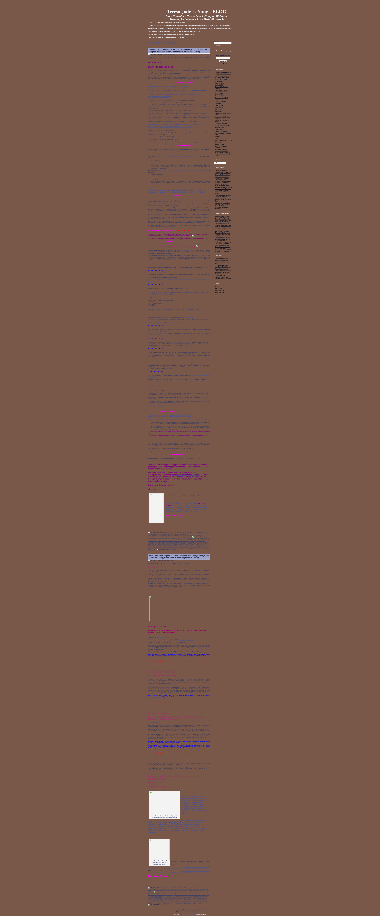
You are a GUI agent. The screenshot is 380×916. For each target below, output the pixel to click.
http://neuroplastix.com (158, 97)
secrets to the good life (185, 900)
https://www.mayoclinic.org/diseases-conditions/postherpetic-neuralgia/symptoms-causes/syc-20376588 (176, 419)
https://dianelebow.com (154, 722)
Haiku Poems (219, 105)
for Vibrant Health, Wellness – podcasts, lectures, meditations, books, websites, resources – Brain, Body (223, 198)
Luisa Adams (192, 898)
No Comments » (172, 549)
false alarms (202, 541)
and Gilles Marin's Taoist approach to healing (181, 892)
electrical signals (195, 541)
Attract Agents (166, 893)
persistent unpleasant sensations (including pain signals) (166, 899)
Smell (164, 546)
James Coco (185, 542)
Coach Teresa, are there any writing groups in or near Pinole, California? (223, 227)
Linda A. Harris (174, 898)
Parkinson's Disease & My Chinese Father (222, 126)
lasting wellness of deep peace (163, 898)
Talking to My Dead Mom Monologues (195, 902)
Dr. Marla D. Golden (163, 541)
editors (152, 897)
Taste (153, 548)
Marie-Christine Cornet (164, 543)
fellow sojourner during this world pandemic (165, 897)
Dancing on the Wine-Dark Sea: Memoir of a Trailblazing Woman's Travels (171, 896)
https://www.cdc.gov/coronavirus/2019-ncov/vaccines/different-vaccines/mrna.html (178, 156)
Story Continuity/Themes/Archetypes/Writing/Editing (168, 535)
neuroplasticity (155, 544)
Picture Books (219, 129)
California (204, 895)
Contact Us (179, 909)
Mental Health (182, 534)
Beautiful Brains (205, 538)
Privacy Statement (201, 909)
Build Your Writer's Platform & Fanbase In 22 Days (189, 895)
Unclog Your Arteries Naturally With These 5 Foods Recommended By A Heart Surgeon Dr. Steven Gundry (223, 173)
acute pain (172, 538)
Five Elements (163, 542)
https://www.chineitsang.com (191, 367)
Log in (216, 286)
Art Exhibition (219, 81)
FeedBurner (226, 63)
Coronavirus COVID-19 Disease (171, 534)
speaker (165, 902)
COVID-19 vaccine (192, 539)
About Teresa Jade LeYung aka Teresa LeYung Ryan (176, 532)
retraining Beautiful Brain (173, 900)
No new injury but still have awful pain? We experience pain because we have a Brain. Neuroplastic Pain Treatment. (222, 205)
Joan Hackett (192, 542)
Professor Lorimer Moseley (196, 545)
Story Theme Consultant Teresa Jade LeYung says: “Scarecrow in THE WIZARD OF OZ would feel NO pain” (223, 240)
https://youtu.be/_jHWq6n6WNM (175, 322)
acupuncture (166, 538)
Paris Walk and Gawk (221, 123)
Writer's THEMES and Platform (186, 535)
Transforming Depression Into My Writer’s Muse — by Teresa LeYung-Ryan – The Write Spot (222, 218)
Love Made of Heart (183, 898)
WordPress (181, 914)
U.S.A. (172, 903)
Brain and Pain (159, 534)
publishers (189, 899)
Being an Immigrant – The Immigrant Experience (222, 91)
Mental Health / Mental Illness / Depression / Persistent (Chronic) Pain (223, 222)
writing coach (197, 903)
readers (195, 899)
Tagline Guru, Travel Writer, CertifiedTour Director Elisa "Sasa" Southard (222, 274)
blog (149, 539)
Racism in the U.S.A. (221, 131)
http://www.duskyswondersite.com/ (157, 333)
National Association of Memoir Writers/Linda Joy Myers (222, 262)
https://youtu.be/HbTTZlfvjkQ (155, 322)
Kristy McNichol (199, 542)
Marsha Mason (173, 543)
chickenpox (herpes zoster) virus (166, 539)
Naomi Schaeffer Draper (198, 543)
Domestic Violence (220, 101)
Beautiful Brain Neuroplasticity (219, 84)
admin (172, 54)
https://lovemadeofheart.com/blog (199, 767)
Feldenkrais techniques (153, 542)
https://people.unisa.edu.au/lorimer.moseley (160, 381)
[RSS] (148, 910)
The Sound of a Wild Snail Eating (162, 903)
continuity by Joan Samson (181, 539)
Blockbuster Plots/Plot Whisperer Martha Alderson (223, 278)
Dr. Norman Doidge (185, 541)
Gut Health (218, 103)
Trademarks (194, 909)
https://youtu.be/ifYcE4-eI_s (187, 250)
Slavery (217, 136)
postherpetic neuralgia (184, 545)
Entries (218, 288)
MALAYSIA (218, 109)
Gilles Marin (170, 542)
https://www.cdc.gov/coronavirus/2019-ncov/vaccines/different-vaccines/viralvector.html (180, 170)
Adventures (167, 892)
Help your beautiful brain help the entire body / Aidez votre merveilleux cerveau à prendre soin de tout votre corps (223, 190)
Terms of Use (186, 909)
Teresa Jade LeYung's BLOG (196, 11)
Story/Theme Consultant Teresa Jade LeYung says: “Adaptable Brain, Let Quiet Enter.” (222, 233)
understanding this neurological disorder (184, 903)
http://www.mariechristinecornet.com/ (181, 342)
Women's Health (174, 535)
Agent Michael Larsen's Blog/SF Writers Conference (223, 269)
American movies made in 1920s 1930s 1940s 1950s (223, 73)
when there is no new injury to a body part (181, 548)
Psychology (206, 545)
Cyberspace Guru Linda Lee (223, 258)
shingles (150, 546)
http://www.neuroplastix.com (156, 279)
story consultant (194, 546)
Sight (154, 546)
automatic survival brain (195, 538)
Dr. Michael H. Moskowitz (174, 541)
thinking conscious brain (161, 548)
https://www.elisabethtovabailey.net (157, 686)
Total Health (218, 142)
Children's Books (220, 96)
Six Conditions (159, 546)
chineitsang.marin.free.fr (179, 368)
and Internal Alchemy (198, 892)
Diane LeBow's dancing (195, 896)
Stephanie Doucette (184, 546)
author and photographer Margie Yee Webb (184, 893)
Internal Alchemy (177, 542)
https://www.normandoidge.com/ (156, 405)
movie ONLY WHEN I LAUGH (185, 543)
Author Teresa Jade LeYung (182, 538)
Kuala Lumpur (219, 107)
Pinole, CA (218, 225)
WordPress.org (219, 292)
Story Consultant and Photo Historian (177, 902)
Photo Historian (174, 545)
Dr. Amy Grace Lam (202, 539)
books (175, 895)
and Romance (159, 893)
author (171, 893)
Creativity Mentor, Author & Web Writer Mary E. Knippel (222, 266)
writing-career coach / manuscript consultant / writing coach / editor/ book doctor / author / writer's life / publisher (223, 152)
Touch (169, 548)
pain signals (160, 545)
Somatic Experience (171, 546)
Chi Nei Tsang (154, 539)
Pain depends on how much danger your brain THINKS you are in (174, 544)
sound (177, 546)
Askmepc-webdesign (191, 914)
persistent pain (166, 545)
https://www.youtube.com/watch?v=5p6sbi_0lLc (168, 127)
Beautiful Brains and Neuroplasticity (164, 895)
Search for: (217, 41)
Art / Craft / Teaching (195, 532)
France (185, 897)
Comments (219, 290)
